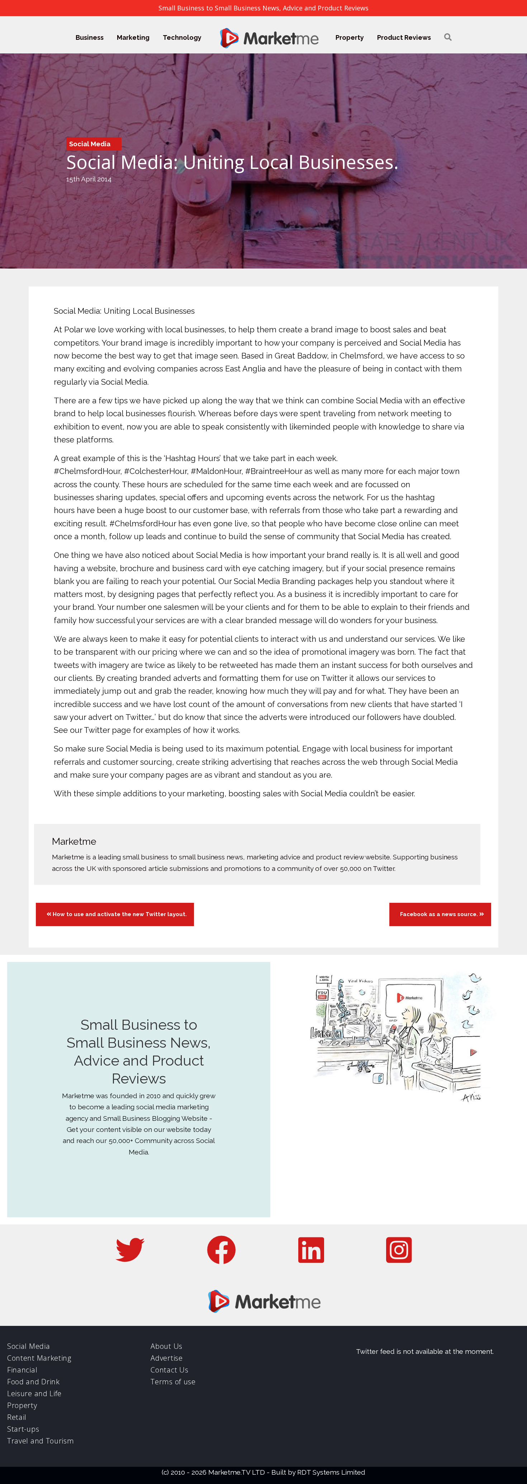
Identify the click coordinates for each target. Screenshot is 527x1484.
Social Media (89, 144)
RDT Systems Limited (331, 1472)
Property (350, 37)
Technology (182, 37)
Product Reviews (404, 37)
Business (90, 37)
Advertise (166, 1358)
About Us (166, 1346)
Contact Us (169, 1370)
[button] (448, 37)
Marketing (133, 37)
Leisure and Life (34, 1393)
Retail (17, 1417)
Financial (22, 1370)
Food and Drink (33, 1381)
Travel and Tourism (40, 1441)
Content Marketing (39, 1358)
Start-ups (23, 1429)
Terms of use (173, 1381)
